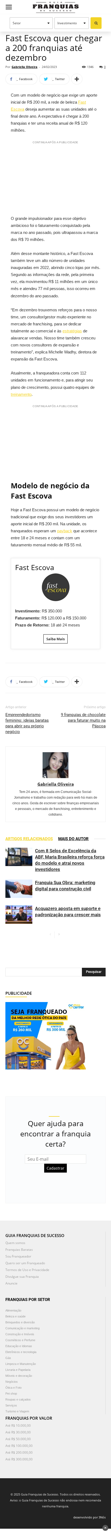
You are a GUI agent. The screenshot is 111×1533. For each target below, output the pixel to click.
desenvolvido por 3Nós (89, 1517)
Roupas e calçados (18, 1399)
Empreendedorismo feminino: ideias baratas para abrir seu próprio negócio (27, 723)
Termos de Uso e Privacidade (27, 1270)
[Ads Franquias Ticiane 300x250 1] (45, 1035)
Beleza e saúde (15, 1316)
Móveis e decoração (18, 1375)
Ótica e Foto (13, 1387)
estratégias (72, 331)
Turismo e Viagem (17, 1411)
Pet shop (11, 1393)
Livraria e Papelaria (17, 1369)
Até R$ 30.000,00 (18, 1432)
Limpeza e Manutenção (20, 1363)
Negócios (11, 1381)
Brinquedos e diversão (20, 1322)
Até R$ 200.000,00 (19, 1452)
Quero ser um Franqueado (25, 1263)
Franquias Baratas (19, 1249)
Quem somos (15, 1243)
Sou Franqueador (18, 1256)
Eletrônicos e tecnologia (20, 1352)
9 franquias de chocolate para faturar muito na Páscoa (83, 720)
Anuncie (11, 1283)
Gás (8, 1358)
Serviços (11, 1405)
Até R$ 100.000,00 (19, 1445)
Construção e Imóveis (19, 1334)
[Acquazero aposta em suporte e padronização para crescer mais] (18, 914)
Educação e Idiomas (18, 1346)
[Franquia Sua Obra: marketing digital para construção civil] (18, 889)
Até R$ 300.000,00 (19, 1459)
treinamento (21, 394)
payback (64, 531)
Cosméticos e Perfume (20, 1340)
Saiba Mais (55, 638)
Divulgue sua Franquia (22, 1276)
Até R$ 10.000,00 (18, 1425)
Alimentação (13, 1310)
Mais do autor (73, 838)
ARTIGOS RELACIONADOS (29, 838)
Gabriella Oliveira (24, 67)
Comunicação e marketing (22, 1328)
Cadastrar (55, 1168)
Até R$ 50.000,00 (18, 1439)
